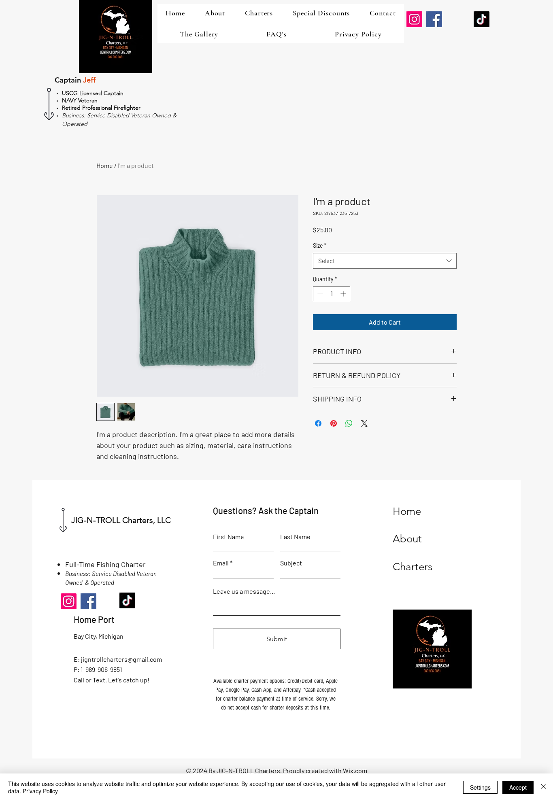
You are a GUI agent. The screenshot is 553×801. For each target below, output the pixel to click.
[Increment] (344, 294)
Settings (480, 787)
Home (104, 165)
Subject (291, 563)
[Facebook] (434, 19)
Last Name (295, 536)
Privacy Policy (40, 791)
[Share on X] (364, 423)
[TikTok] (481, 19)
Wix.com (355, 770)
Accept (518, 787)
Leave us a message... (244, 591)
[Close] (543, 787)
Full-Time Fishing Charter (105, 564)
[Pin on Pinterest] (333, 423)
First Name (228, 536)
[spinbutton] (331, 294)
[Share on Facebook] (318, 423)
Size (320, 245)
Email (221, 563)
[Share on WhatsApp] (349, 423)
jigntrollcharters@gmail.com (121, 659)
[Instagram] (414, 19)
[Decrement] (319, 294)
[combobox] (385, 261)
